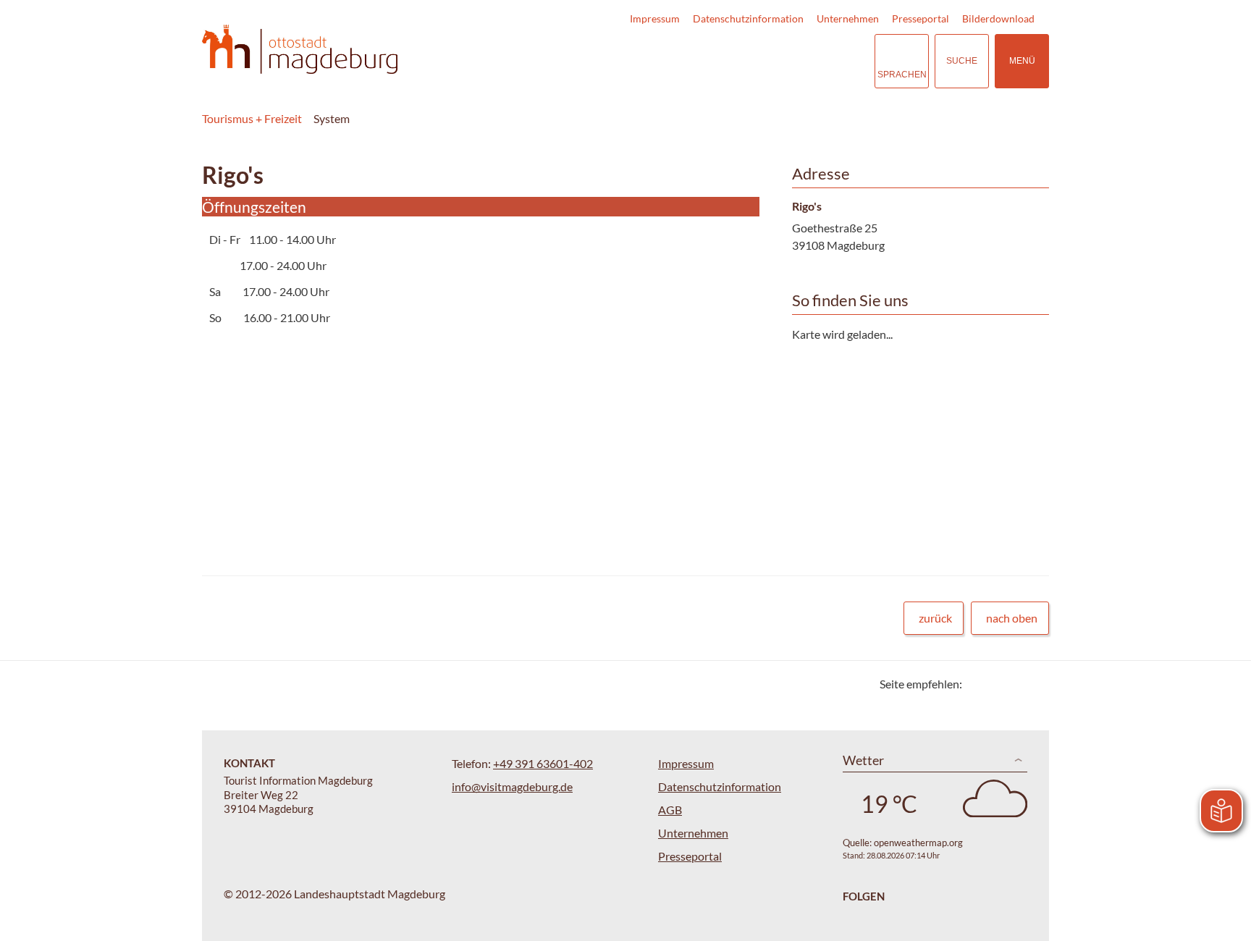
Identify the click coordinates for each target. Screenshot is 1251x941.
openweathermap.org (918, 842)
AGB (670, 809)
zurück (935, 618)
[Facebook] (996, 684)
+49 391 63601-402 (543, 763)
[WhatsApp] (1033, 684)
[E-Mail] (1014, 684)
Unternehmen (848, 18)
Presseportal (920, 18)
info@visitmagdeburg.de (512, 786)
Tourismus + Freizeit (252, 118)
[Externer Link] (775, 61)
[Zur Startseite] (299, 49)
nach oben (1011, 618)
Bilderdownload (998, 18)
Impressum (655, 18)
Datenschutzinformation (748, 18)
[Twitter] (978, 684)
